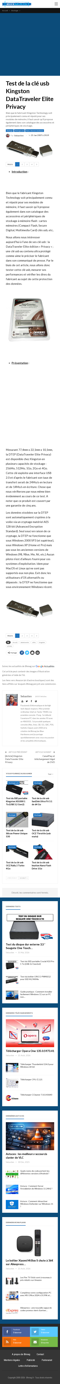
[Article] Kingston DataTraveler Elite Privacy (14, 759)
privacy (9, 646)
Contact (40, 1354)
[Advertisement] (30, 44)
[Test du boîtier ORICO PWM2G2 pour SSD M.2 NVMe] (12, 980)
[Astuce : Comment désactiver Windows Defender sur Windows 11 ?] (12, 1204)
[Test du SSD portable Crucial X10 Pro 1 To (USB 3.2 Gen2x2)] (12, 964)
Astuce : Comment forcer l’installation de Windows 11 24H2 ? (36, 1187)
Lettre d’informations (28, 1365)
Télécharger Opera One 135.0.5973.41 (30, 1051)
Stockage (10, 130)
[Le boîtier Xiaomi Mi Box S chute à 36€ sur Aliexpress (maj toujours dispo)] (30, 1243)
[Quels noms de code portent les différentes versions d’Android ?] (12, 1174)
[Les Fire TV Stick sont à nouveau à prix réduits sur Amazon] (12, 1280)
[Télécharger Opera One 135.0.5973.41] (30, 1033)
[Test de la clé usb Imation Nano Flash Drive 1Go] (43, 851)
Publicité (31, 1360)
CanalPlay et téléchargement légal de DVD (44, 759)
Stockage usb (19, 130)
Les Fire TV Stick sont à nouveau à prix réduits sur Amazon (35, 1278)
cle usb (15, 642)
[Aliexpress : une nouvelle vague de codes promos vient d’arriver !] (12, 1311)
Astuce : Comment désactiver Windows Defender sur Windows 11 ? (36, 1204)
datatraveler (25, 642)
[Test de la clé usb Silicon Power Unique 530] (17, 819)
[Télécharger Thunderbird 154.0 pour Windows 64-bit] (12, 1067)
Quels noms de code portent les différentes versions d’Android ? (35, 1172)
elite (34, 642)
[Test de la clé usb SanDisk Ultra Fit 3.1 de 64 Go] (43, 787)
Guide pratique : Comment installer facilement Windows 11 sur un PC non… (36, 994)
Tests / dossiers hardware (34, 130)
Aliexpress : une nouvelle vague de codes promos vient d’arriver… (36, 1309)
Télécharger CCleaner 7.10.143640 (36, 1094)
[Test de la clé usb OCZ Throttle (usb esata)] (43, 819)
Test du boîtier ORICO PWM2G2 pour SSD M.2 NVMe (35, 977)
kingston (42, 642)
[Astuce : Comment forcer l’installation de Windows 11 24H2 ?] (12, 1189)
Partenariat (47, 1360)
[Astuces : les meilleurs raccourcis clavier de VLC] (30, 1136)
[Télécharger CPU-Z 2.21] (12, 1082)
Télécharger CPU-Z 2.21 (31, 1079)
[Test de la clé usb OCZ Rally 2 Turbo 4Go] (17, 851)
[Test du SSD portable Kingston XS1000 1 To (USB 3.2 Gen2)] (17, 787)
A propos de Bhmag (21, 1354)
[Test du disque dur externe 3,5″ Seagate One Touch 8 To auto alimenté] (30, 927)
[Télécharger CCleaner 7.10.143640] (12, 1098)
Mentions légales (12, 1360)
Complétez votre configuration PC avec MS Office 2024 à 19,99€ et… (35, 1293)
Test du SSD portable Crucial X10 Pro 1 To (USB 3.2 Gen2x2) (37, 962)
